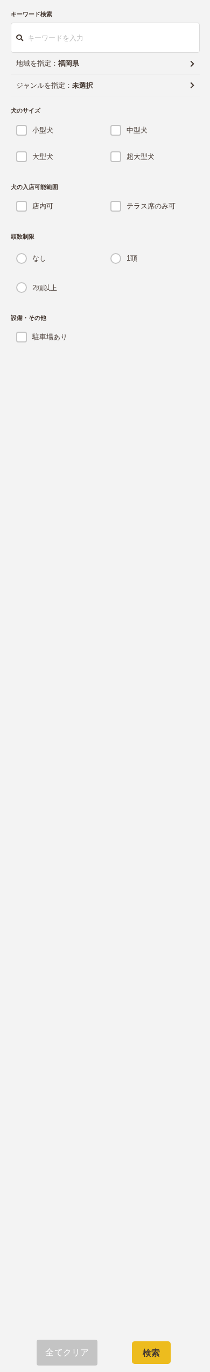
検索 (151, 1352)
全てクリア (67, 1352)
